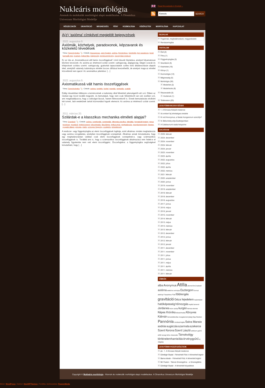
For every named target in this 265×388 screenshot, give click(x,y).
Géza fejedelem (184, 299)
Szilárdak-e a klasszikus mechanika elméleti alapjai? (104, 117)
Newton (151, 125)
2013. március (166, 225)
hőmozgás (181, 304)
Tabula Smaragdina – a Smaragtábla (186, 362)
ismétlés (100, 88)
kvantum (77, 56)
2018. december (167, 196)
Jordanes (163, 308)
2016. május (166, 207)
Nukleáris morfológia (93, 8)
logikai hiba (85, 56)
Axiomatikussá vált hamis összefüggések (95, 84)
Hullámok (167, 96)
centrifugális (96, 121)
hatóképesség (166, 304)
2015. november (167, 214)
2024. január (166, 148)
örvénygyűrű (191, 339)
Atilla (182, 284)
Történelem (165, 100)
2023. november (167, 152)
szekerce (195, 326)
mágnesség (94, 56)
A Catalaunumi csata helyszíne (173, 124)
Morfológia (162, 26)
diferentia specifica (119, 121)
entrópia (177, 290)
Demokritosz (123, 53)
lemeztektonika (173, 317)
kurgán (183, 308)
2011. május (166, 262)
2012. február (166, 240)
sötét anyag (162, 335)
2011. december (167, 248)
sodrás (162, 326)
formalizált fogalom (141, 121)
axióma (114, 53)
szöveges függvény (95, 127)
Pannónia (166, 321)
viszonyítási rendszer (123, 56)
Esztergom (187, 290)
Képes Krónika (167, 312)
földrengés (182, 294)
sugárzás (172, 326)
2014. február (166, 218)
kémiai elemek (192, 308)
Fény (115, 26)
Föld (173, 294)
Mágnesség (103, 26)
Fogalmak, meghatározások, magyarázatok (178, 38)
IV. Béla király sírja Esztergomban (174, 120)
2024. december (167, 137)
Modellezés (168, 88)
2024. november (167, 141)
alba (160, 285)
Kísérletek (145, 26)
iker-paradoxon (143, 53)
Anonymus (170, 285)
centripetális (106, 121)
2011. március (166, 270)
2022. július (165, 163)
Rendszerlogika (167, 42)
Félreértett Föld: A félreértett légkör (189, 354)
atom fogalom (106, 53)
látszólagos (106, 125)
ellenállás (130, 121)
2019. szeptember (168, 189)
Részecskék (69, 26)
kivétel (106, 88)
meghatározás (126, 125)
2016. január (166, 211)
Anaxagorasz (95, 53)
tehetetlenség (117, 127)
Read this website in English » (170, 6)
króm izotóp (174, 308)
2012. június (166, 236)
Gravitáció (86, 26)
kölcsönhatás (96, 125)
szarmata (184, 326)
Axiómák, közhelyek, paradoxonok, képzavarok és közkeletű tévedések (102, 46)
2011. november (167, 251)
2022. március (166, 170)
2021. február (166, 174)
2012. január (166, 244)
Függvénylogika (74, 53)
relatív (84, 127)
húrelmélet (132, 53)
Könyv (163, 70)
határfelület (198, 300)
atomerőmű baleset (194, 285)
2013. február (166, 229)
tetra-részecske (172, 335)
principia (78, 127)
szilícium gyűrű (196, 331)
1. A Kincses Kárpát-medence (173, 109)
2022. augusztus (167, 159)
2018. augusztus (167, 200)
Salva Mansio (193, 322)
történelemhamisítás (170, 339)
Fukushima (168, 294)
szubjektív (107, 127)
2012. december (167, 233)
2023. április (166, 156)
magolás (112, 88)
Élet (162, 52)
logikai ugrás (115, 125)
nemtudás (120, 88)
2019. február (166, 192)
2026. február (166, 134)
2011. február (166, 273)
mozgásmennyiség (140, 125)
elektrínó (170, 290)
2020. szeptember (168, 178)
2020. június (166, 181)
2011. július (165, 255)
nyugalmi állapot (68, 127)
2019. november (167, 185)
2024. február (166, 145)
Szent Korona (166, 330)
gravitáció (74, 125)
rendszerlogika (179, 322)
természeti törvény (107, 56)
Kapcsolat (178, 26)
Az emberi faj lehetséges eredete (174, 113)
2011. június (166, 259)
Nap (194, 317)
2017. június (166, 203)
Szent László (183, 330)
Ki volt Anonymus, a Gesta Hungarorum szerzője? (181, 117)
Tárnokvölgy (185, 334)
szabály (128, 88)
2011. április (166, 266)
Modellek (167, 84)
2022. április (166, 167)
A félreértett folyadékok (184, 365)
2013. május (166, 222)
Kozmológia (129, 26)
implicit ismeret (84, 125)
